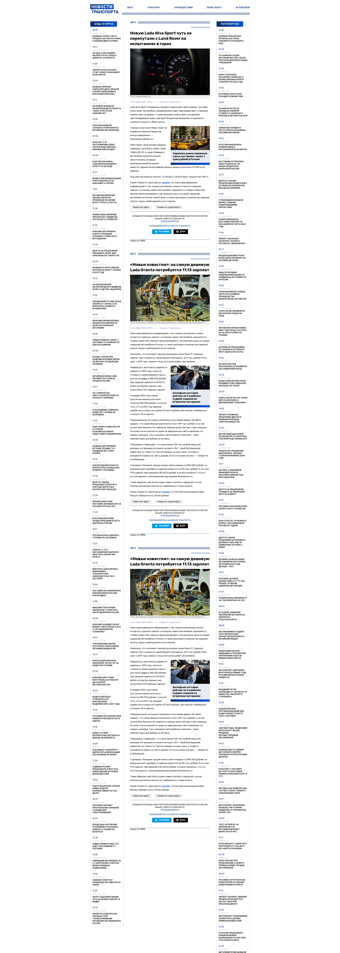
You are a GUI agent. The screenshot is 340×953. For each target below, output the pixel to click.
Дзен (182, 231)
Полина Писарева (203, 27)
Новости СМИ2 (137, 240)
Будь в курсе (103, 24)
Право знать (214, 7)
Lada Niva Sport (141, 207)
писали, (166, 492)
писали (166, 182)
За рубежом (243, 7)
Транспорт (153, 7)
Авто (130, 7)
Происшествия (183, 7)
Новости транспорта (169, 207)
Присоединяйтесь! (170, 221)
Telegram (163, 231)
